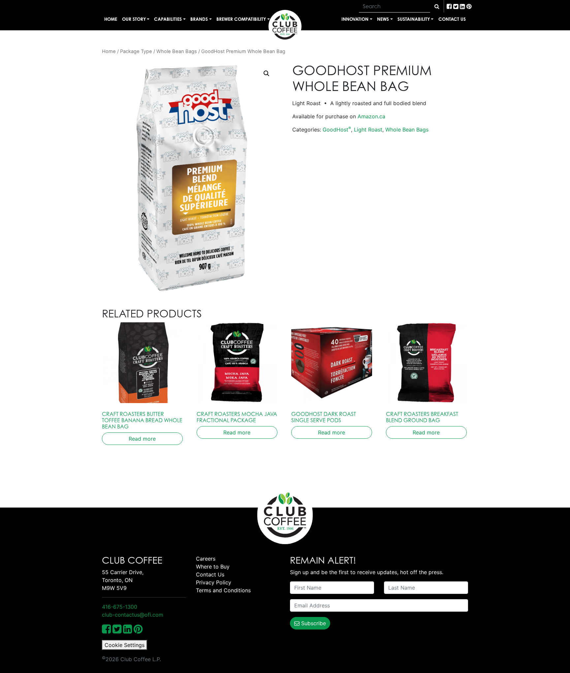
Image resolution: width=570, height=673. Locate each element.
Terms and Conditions (223, 590)
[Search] (437, 6)
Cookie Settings (124, 645)
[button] (266, 73)
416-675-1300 (119, 606)
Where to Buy (213, 566)
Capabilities (168, 19)
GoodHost (337, 129)
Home (110, 19)
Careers (205, 558)
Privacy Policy (213, 582)
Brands (199, 19)
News (383, 19)
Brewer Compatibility (241, 19)
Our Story (134, 19)
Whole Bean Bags (176, 51)
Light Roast (368, 129)
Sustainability (413, 19)
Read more (142, 438)
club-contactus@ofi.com (132, 614)
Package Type (136, 51)
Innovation (354, 19)
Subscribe (313, 623)
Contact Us (452, 19)
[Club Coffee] (285, 26)
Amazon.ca (371, 116)
